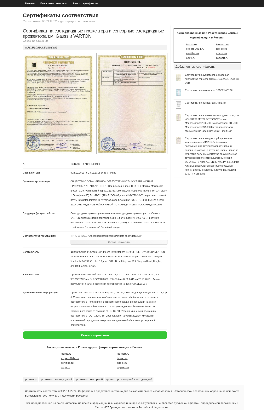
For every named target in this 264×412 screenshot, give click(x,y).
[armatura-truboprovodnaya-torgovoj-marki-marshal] (178, 143)
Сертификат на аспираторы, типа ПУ (205, 102)
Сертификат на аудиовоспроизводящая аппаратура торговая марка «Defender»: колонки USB (212, 79)
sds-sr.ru (122, 362)
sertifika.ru (67, 362)
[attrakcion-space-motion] (178, 95)
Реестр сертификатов (85, 3)
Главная (30, 3)
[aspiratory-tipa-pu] (178, 107)
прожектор (30, 379)
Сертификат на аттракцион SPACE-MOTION (209, 90)
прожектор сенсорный (89, 379)
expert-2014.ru (70, 358)
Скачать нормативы (119, 242)
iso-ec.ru (122, 358)
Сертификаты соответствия (61, 15)
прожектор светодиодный (56, 379)
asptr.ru (65, 367)
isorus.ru (66, 353)
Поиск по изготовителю (53, 3)
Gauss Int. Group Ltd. (36, 40)
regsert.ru (123, 367)
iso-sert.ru (123, 353)
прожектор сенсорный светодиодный (129, 379)
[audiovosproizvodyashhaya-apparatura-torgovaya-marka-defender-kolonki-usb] (178, 80)
